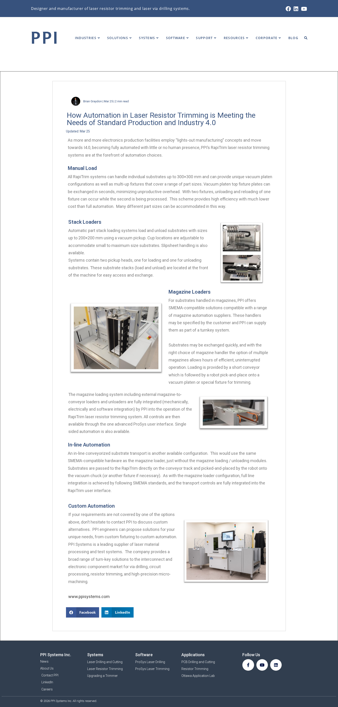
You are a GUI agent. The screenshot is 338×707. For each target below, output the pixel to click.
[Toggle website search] (305, 37)
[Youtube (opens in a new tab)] (303, 8)
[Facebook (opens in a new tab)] (288, 8)
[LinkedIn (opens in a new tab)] (296, 8)
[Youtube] (262, 665)
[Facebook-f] (248, 665)
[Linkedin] (276, 665)
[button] (82, 612)
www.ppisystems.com (89, 596)
